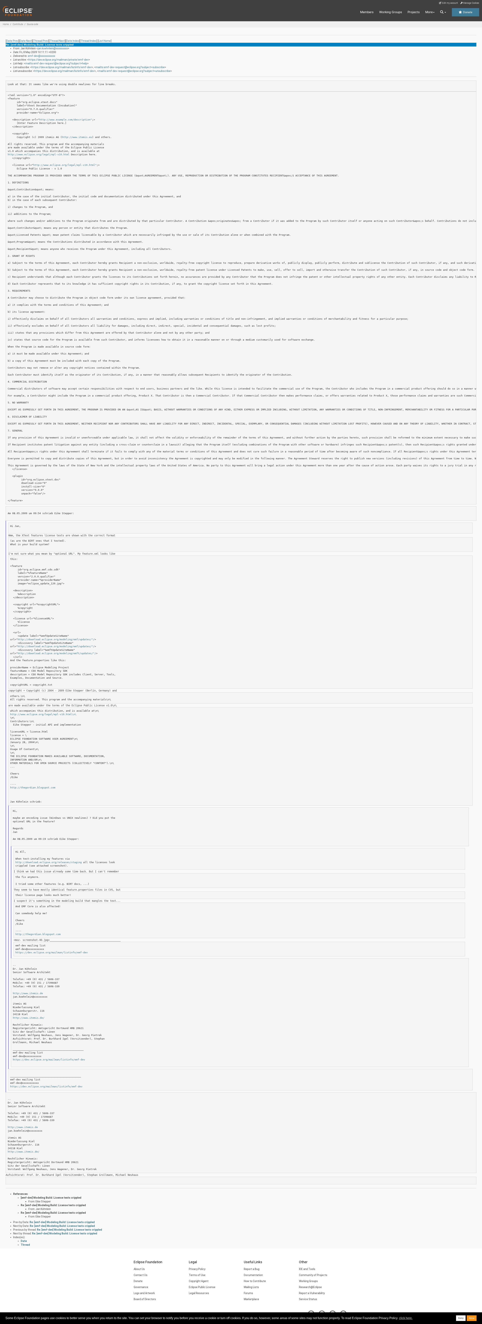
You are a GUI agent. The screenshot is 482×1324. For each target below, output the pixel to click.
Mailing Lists (251, 1287)
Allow (471, 1318)
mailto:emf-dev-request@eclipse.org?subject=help (56, 63)
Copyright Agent (198, 1281)
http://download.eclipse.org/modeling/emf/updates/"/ (56, 639)
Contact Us (140, 1275)
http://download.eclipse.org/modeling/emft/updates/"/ (57, 653)
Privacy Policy (197, 1269)
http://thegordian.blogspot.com (32, 787)
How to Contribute (255, 1281)
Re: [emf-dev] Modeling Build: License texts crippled (53, 1205)
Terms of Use (197, 1275)
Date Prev (12, 40)
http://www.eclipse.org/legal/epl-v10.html (38, 154)
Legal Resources (199, 1293)
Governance (141, 1287)
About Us (139, 1269)
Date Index (72, 40)
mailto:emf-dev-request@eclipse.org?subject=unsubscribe (134, 70)
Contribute (18, 24)
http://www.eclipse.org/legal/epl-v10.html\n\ (43, 714)
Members (367, 12)
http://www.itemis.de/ (28, 1017)
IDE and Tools (307, 1269)
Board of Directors (145, 1299)
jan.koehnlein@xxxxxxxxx (53, 48)
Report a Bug (251, 1269)
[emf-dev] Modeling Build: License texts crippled (51, 1197)
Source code (32, 24)
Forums (248, 1293)
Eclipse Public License (202, 1287)
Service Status (308, 1299)
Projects (414, 12)
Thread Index (88, 40)
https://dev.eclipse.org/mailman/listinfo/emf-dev (62, 67)
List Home (104, 40)
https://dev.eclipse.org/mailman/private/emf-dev (58, 59)
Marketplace (251, 1299)
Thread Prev (40, 40)
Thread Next (57, 40)
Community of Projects (313, 1275)
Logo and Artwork (144, 1293)
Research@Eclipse (310, 1287)
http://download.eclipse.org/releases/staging (48, 862)
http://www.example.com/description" (65, 119)
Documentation (253, 1275)
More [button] (429, 12)
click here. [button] (406, 1318)
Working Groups (390, 12)
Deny (461, 1318)
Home (6, 24)
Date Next (26, 40)
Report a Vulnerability (312, 1293)
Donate (467, 12)
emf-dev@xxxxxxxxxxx (41, 55)
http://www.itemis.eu (77, 137)
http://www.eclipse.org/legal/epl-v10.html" (65, 165)
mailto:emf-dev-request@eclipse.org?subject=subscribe (130, 67)
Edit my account (450, 3)
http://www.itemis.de (28, 993)
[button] (443, 12)
